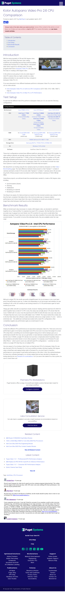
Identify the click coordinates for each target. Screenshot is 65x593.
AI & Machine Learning (12, 564)
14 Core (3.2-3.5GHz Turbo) (54, 118)
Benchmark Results (13, 44)
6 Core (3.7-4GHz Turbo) (38, 115)
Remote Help (52, 560)
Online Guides (52, 556)
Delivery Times (32, 576)
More (32, 562)
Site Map (32, 540)
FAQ (32, 544)
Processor (19, 475)
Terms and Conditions (32, 572)
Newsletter (52, 578)
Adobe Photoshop (12, 558)
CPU (14, 475)
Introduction (11, 40)
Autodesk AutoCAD (12, 562)
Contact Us (52, 576)
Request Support (52, 558)
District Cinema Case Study (14, 467)
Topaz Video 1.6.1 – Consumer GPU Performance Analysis (23, 464)
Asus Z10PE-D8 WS (54, 110)
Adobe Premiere (12, 556)
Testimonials (53, 570)
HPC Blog (12, 574)
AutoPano (10, 475)
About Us (53, 574)
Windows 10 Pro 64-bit (39, 146)
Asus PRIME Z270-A (23, 110)
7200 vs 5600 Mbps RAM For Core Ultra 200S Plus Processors (24, 441)
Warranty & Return (32, 570)
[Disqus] (32, 499)
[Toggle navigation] (64, 2)
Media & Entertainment (32, 556)
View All (32, 471)
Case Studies (12, 578)
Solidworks (12, 560)
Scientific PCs (32, 560)
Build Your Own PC (32, 536)
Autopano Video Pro (22, 68)
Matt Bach (22, 19)
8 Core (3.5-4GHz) (38, 120)
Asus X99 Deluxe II (39, 110)
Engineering (32, 558)
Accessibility (32, 578)
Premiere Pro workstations (25, 356)
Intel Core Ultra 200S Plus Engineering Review (19, 443)
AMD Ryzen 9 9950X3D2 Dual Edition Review (19, 438)
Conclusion (11, 46)
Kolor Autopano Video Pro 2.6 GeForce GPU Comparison (23, 89)
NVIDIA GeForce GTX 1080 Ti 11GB (38, 139)
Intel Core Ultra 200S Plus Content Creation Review (21, 446)
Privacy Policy (32, 574)
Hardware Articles (12, 576)
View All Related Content (32, 450)
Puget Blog (12, 572)
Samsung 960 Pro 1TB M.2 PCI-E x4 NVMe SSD (39, 143)
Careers (52, 572)
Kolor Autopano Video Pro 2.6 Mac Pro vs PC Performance (24, 93)
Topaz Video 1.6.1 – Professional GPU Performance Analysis (24, 459)
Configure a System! (32, 389)
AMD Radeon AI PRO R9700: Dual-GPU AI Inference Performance (25, 462)
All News (12, 570)
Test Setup (11, 42)
